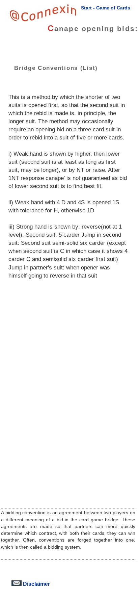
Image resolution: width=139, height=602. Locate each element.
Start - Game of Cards (105, 7)
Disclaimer (36, 584)
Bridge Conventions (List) (56, 67)
